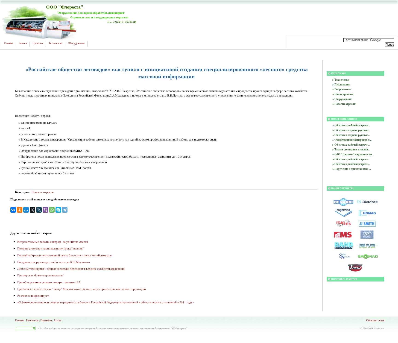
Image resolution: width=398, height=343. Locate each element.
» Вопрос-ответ (341, 89)
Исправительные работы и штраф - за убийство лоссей (52, 242)
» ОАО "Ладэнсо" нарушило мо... (353, 154)
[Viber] (45, 210)
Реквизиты (32, 320)
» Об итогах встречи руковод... (351, 130)
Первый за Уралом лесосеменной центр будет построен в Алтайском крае (64, 255)
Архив (57, 320)
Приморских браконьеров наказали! (40, 275)
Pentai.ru (379, 328)
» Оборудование (342, 99)
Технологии (55, 43)
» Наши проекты (342, 94)
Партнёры (46, 320)
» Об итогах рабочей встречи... (351, 125)
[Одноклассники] (19, 210)
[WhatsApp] (52, 210)
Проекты (37, 43)
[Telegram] (64, 210)
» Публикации (341, 84)
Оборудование (76, 43)
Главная (8, 43)
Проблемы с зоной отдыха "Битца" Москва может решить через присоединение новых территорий (81, 289)
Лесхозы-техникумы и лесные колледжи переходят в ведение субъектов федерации (71, 269)
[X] (32, 210)
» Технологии (340, 80)
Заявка (23, 43)
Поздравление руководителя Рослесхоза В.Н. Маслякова (53, 262)
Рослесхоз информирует (33, 295)
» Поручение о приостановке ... (351, 169)
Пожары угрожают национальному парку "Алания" (50, 248)
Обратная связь (375, 320)
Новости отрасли (43, 192)
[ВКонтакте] (13, 210)
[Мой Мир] (26, 210)
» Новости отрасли (344, 104)
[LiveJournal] (39, 210)
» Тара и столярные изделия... (351, 149)
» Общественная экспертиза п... (352, 140)
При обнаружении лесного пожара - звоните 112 (48, 282)
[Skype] (58, 210)
